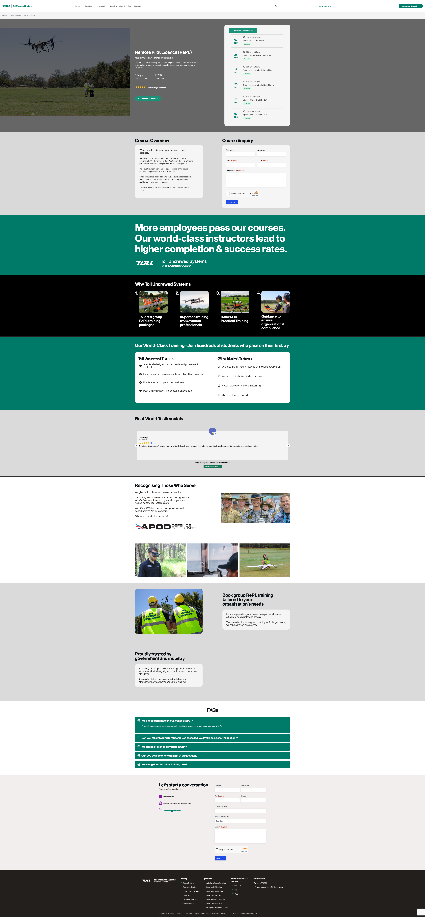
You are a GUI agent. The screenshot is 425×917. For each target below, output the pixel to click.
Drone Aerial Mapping (214, 887)
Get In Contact (259, 879)
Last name (261, 150)
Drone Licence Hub (190, 899)
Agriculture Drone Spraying (216, 883)
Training (183, 879)
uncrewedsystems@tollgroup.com (177, 803)
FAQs (236, 894)
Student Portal (188, 903)
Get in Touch (232, 202)
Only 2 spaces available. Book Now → (258, 70)
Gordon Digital (260, 913)
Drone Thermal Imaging (214, 903)
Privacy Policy (226, 913)
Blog (235, 890)
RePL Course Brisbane (191, 891)
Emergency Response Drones (217, 907)
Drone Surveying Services (215, 899)
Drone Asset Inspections (215, 891)
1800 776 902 (168, 797)
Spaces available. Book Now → (256, 100)
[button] (137, 445)
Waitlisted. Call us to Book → (255, 40)
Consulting (187, 895)
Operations (207, 879)
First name (230, 150)
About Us (237, 886)
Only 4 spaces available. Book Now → (258, 85)
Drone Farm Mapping (213, 895)
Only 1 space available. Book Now (257, 55)
